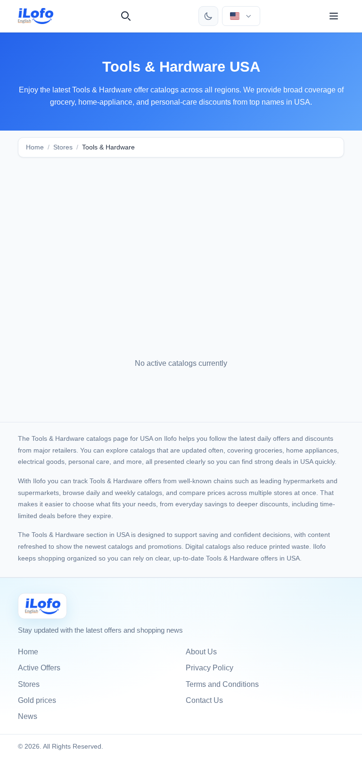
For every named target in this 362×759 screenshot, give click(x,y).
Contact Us (204, 700)
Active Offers (39, 668)
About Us (201, 652)
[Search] (125, 16)
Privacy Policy (209, 668)
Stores (63, 147)
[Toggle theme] (208, 16)
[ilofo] (35, 16)
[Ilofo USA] (42, 606)
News (27, 716)
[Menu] (333, 16)
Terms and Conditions (222, 684)
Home (35, 147)
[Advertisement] (181, 239)
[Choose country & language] (241, 16)
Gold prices (37, 700)
